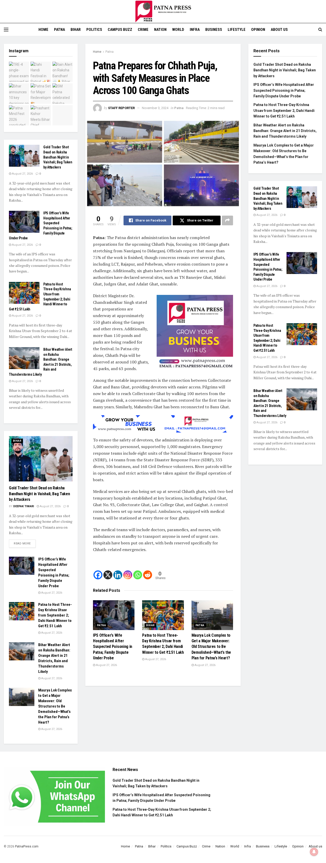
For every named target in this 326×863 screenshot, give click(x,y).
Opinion (258, 29)
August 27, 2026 (106, 665)
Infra (195, 29)
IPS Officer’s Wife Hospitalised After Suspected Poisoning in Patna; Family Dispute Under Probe (112, 647)
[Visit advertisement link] (195, 333)
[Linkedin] (117, 574)
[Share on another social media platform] (227, 220)
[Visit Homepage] (163, 11)
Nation (160, 29)
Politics (94, 29)
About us (279, 29)
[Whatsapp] (137, 574)
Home (43, 29)
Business (213, 29)
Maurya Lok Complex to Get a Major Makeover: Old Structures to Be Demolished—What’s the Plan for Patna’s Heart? (211, 647)
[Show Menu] (6, 29)
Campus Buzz (120, 29)
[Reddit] (147, 574)
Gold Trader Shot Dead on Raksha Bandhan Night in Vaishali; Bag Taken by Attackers (57, 157)
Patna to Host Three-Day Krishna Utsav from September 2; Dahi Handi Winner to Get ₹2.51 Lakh (55, 615)
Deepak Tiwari (23, 506)
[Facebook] (97, 574)
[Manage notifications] (314, 852)
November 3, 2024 (155, 108)
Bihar (76, 29)
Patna (59, 29)
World (178, 29)
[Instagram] (127, 574)
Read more (25, 542)
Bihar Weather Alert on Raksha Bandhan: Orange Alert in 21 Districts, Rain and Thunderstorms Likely (285, 131)
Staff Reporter (121, 108)
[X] (107, 574)
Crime (143, 29)
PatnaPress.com (26, 846)
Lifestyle (237, 29)
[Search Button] (320, 29)
